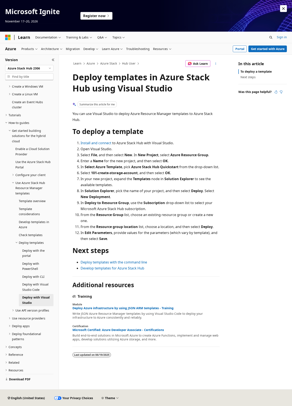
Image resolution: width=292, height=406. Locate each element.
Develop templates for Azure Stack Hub (112, 268)
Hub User (129, 63)
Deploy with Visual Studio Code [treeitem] (35, 287)
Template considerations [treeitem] (29, 211)
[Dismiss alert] (283, 8)
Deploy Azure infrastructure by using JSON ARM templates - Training (123, 308)
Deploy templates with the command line (114, 262)
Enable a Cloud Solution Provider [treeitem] (32, 151)
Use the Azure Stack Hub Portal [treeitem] (33, 164)
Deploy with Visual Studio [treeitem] (36, 300)
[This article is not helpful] (281, 91)
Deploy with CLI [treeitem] (33, 277)
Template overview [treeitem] (32, 201)
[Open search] (271, 37)
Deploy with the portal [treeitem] (33, 253)
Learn (77, 63)
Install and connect (96, 143)
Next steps (248, 77)
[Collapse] (53, 59)
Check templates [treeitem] (31, 235)
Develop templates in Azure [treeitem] (34, 224)
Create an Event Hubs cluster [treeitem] (27, 104)
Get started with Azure (268, 49)
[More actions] (216, 63)
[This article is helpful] (276, 91)
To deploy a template (256, 71)
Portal (239, 49)
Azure (91, 63)
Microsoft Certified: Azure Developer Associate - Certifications (118, 330)
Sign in (282, 37)
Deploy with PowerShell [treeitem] (30, 266)
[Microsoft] (8, 37)
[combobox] (29, 68)
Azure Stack (108, 63)
